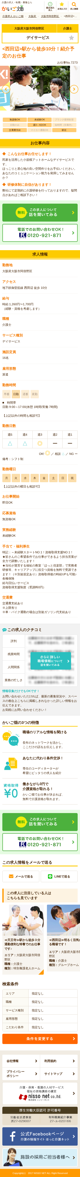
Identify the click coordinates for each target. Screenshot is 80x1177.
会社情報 (13, 1061)
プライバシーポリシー (16, 1074)
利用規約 (50, 1061)
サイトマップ (53, 1073)
